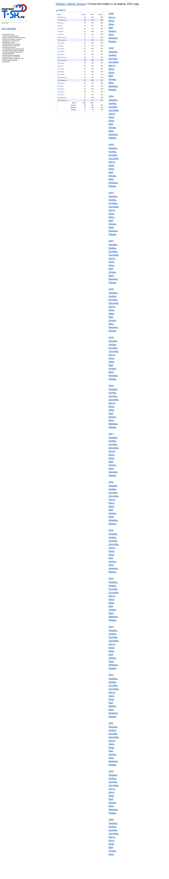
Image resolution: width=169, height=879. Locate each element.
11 (58, 46)
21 (58, 74)
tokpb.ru (62, 10)
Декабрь (113, 51)
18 (58, 66)
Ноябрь (112, 55)
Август (112, 17)
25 (58, 86)
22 (58, 77)
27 (58, 92)
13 (58, 51)
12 (58, 48)
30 (58, 100)
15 (58, 57)
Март (111, 34)
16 (58, 60)
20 (58, 71)
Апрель (112, 31)
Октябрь (113, 58)
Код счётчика (9, 28)
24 (58, 83)
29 (58, 97)
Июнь (111, 24)
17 (58, 63)
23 (58, 80)
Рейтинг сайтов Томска (70, 3)
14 (58, 54)
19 (58, 69)
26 (58, 89)
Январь (112, 41)
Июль (111, 20)
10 (58, 43)
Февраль (113, 38)
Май (111, 27)
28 (58, 94)
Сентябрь (114, 62)
